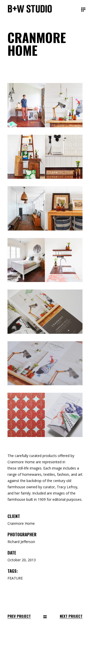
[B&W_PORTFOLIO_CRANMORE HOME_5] (45, 260)
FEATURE (15, 578)
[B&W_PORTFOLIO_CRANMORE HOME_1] (45, 312)
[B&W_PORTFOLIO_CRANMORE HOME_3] (45, 157)
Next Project (71, 616)
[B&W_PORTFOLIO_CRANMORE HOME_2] (45, 105)
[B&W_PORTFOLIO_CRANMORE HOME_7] (45, 415)
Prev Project (19, 616)
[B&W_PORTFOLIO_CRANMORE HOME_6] (45, 363)
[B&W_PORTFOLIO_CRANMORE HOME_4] (45, 208)
